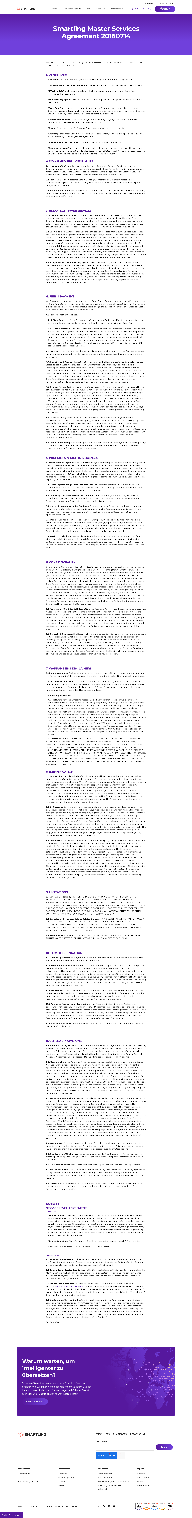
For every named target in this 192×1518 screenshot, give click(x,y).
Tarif (88, 9)
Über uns (62, 1474)
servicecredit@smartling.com (69, 1286)
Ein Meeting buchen (165, 9)
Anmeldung (151, 3)
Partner (61, 1481)
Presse (61, 1485)
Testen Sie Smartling (143, 9)
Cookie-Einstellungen (11, 1515)
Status (140, 1481)
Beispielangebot (105, 1477)
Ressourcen (100, 9)
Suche (161, 3)
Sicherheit (102, 1489)
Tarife (21, 1477)
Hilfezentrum (143, 1485)
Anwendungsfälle (73, 9)
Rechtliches (63, 1506)
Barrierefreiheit (105, 1474)
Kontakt (141, 1474)
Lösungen (55, 9)
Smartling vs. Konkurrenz (110, 1485)
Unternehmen (117, 9)
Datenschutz (51, 1506)
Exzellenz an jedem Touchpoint (113, 1481)
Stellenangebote (66, 1477)
